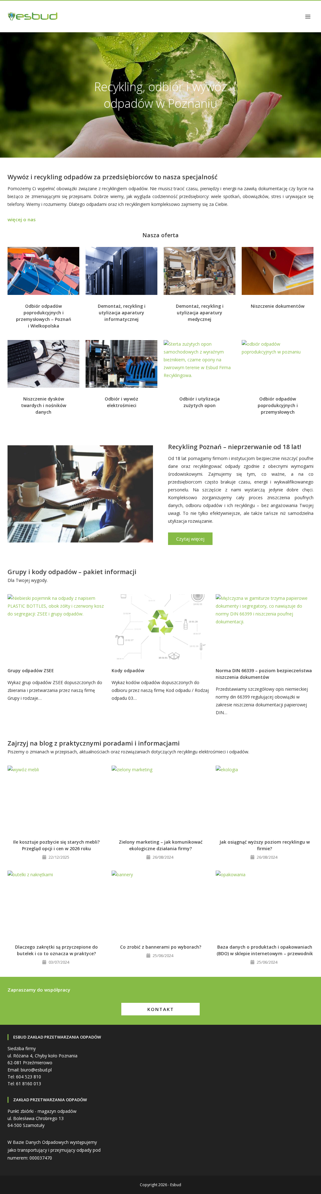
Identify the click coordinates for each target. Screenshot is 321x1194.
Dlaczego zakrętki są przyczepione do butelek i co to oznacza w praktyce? (56, 950)
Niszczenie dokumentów (277, 306)
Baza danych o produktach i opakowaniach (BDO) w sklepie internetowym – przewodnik (265, 950)
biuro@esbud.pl (36, 1070)
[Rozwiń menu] (307, 16)
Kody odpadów (128, 670)
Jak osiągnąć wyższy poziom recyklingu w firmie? (264, 845)
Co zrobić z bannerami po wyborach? (160, 947)
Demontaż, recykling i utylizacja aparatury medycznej (200, 312)
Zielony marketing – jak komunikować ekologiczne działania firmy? (161, 845)
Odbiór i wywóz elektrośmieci (121, 402)
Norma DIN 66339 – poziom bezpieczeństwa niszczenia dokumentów (264, 674)
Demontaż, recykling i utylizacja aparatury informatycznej (121, 312)
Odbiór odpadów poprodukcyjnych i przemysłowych (278, 405)
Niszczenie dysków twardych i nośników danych (43, 405)
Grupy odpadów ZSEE (31, 670)
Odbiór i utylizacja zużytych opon (199, 402)
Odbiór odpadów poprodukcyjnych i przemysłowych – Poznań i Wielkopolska (43, 316)
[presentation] (43, 271)
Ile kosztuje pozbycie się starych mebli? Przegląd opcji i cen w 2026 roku (56, 845)
